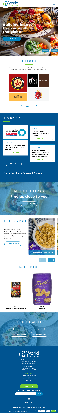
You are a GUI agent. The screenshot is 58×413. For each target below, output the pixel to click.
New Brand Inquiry (19, 334)
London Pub (38, 94)
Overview (29, 373)
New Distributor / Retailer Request (29, 329)
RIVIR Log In (29, 386)
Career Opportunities (29, 375)
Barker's (18, 97)
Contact (29, 380)
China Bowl (18, 83)
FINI (33, 80)
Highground (44, 80)
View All (29, 107)
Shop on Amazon (29, 203)
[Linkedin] (29, 399)
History (29, 377)
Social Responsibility (29, 378)
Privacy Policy (29, 402)
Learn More (12, 39)
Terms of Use (29, 404)
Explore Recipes (13, 243)
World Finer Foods (10, 3)
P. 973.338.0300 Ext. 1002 (29, 363)
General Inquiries (39, 334)
